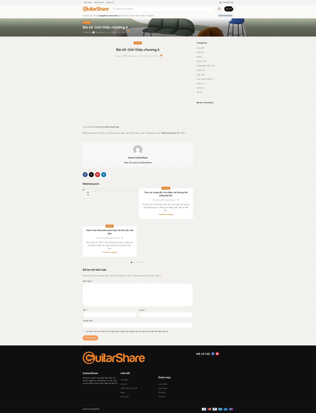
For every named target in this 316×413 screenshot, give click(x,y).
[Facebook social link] (85, 174)
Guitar (87, 22)
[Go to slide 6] (144, 262)
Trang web (88, 321)
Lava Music (163, 384)
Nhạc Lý (200, 83)
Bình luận (88, 281)
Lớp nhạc (201, 74)
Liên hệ (124, 384)
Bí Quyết (200, 48)
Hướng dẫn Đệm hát (206, 66)
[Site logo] (96, 9)
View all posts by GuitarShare (138, 162)
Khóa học (201, 70)
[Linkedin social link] (103, 174)
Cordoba (162, 392)
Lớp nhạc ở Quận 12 (205, 79)
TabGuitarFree (168, 133)
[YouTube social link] (217, 354)
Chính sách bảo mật (129, 388)
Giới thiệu (124, 380)
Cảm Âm (200, 52)
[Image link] (114, 358)
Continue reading (109, 252)
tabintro (200, 88)
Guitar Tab (201, 61)
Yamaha (161, 397)
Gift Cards (125, 397)
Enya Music (163, 388)
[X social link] (91, 174)
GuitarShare (100, 32)
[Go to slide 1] (131, 262)
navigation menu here (108, 16)
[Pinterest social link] (97, 174)
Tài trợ (166, 188)
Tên (85, 310)
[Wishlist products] (219, 8)
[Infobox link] (226, 2)
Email (142, 310)
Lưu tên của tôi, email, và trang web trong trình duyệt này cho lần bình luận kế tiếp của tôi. (127, 331)
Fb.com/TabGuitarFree (107, 127)
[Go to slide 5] (141, 262)
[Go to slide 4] (139, 262)
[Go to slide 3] (136, 262)
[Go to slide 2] (134, 262)
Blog (122, 392)
